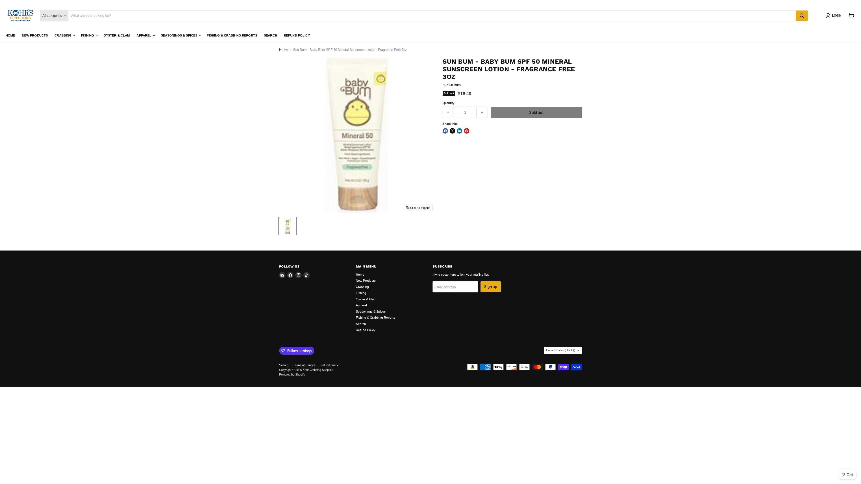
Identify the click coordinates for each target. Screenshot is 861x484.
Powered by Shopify (292, 374)
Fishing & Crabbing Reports (232, 35)
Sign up (490, 286)
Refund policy (329, 365)
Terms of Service (304, 365)
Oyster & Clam (117, 35)
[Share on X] (452, 131)
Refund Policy (297, 35)
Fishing (88, 35)
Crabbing (63, 35)
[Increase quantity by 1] (482, 112)
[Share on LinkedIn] (459, 131)
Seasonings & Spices (179, 35)
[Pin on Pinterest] (466, 131)
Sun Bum (454, 85)
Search (270, 35)
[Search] (802, 16)
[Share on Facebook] (445, 131)
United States (560, 350)
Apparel (144, 35)
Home (10, 35)
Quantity (448, 103)
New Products (35, 35)
